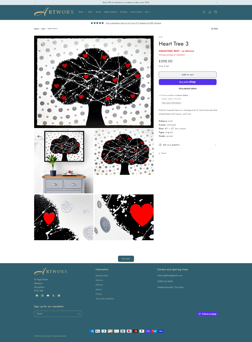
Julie (43, 28)
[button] (82, 12)
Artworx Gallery (46, 336)
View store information (171, 102)
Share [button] (163, 153)
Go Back (214, 28)
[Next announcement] (217, 2)
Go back (126, 258)
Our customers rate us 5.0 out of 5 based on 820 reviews (133, 23)
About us (99, 280)
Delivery (99, 284)
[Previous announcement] (35, 2)
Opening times (102, 275)
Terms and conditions (105, 298)
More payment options (188, 88)
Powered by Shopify (59, 336)
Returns (99, 289)
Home (36, 28)
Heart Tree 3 (52, 28)
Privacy (99, 294)
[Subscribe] (78, 314)
